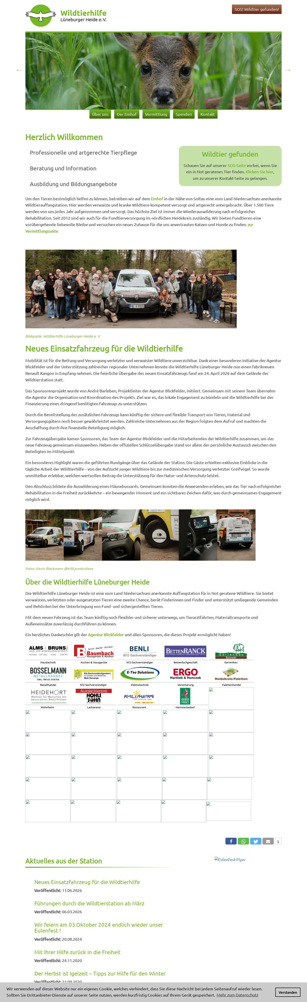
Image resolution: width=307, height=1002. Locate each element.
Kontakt (207, 114)
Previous (19, 69)
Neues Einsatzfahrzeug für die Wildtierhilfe (87, 882)
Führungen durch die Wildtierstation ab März (89, 903)
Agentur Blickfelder (106, 634)
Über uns (100, 114)
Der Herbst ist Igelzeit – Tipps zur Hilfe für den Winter (100, 973)
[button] (231, 841)
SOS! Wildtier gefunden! (257, 9)
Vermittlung (156, 114)
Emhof (157, 198)
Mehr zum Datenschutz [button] (237, 994)
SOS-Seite (237, 165)
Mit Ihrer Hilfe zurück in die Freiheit (77, 952)
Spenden (184, 114)
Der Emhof (127, 114)
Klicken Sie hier (259, 171)
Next (288, 69)
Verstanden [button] (288, 992)
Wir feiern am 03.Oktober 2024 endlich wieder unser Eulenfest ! (98, 927)
